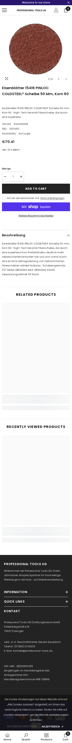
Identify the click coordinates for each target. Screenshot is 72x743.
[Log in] (56, 10)
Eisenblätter (21, 124)
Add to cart (36, 189)
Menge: (6, 168)
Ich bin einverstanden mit (23, 198)
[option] (36, 49)
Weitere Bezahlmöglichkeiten (36, 215)
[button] (58, 79)
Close (68, 2)
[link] (36, 401)
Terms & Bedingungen (52, 198)
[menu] (4, 10)
